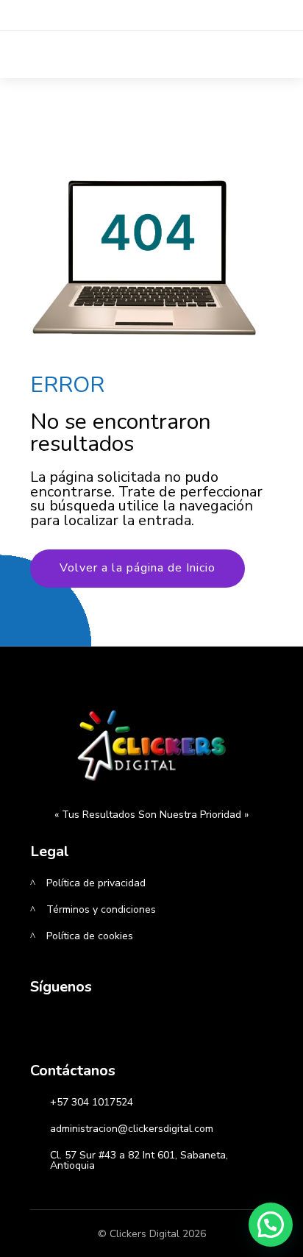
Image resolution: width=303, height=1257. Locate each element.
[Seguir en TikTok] (123, 1030)
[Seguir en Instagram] (84, 1030)
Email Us (117, 12)
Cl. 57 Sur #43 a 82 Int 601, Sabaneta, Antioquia (139, 1160)
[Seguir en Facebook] (46, 1030)
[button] (271, 1225)
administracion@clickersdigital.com (131, 1129)
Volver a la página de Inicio (137, 568)
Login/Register (114, 45)
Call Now (207, 12)
